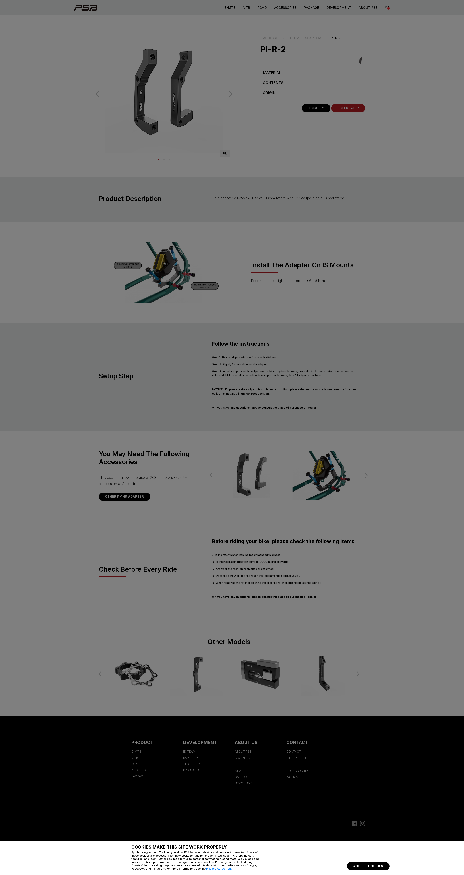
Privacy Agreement (219, 868)
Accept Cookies (368, 866)
